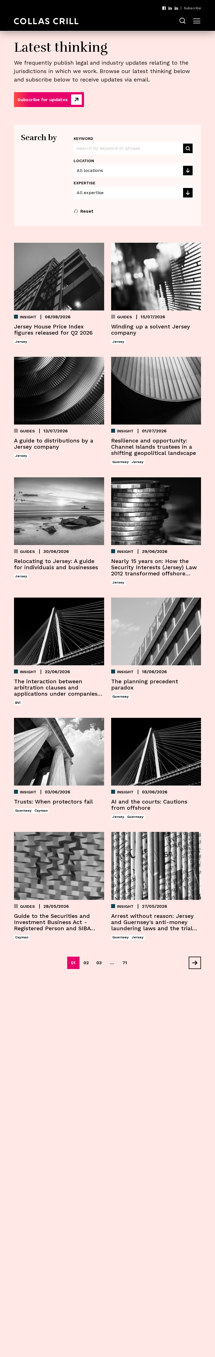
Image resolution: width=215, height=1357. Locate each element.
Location (84, 160)
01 (73, 962)
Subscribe (192, 8)
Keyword (83, 138)
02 (86, 962)
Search (188, 148)
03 (99, 962)
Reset (87, 211)
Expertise (84, 183)
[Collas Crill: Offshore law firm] (46, 21)
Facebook (164, 8)
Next (192, 963)
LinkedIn (170, 8)
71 (124, 962)
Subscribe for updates (42, 99)
